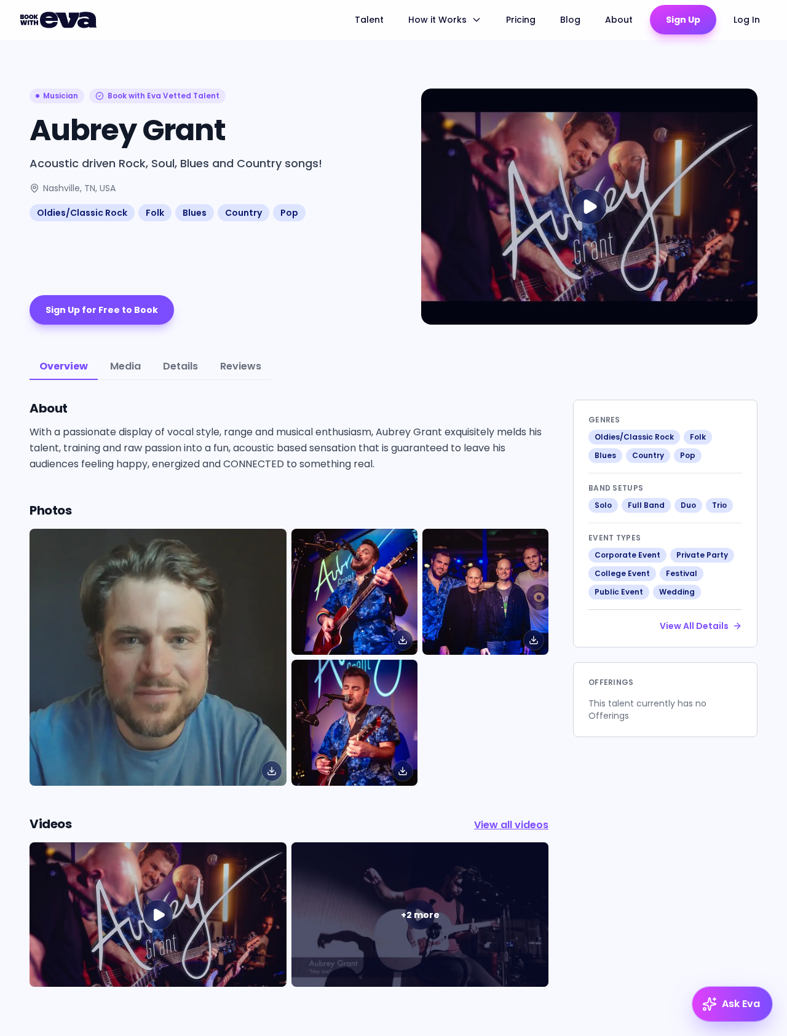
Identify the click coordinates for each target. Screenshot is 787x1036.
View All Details (694, 626)
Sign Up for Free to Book (101, 310)
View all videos (511, 825)
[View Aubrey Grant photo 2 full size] (485, 592)
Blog (570, 20)
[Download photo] (272, 771)
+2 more (420, 915)
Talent (369, 20)
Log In (747, 20)
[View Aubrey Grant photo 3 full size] (354, 723)
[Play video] (158, 914)
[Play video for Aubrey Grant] (589, 207)
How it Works (437, 20)
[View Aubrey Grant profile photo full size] (158, 657)
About (619, 20)
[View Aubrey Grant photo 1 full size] (354, 592)
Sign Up (683, 20)
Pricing (521, 20)
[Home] (60, 19)
